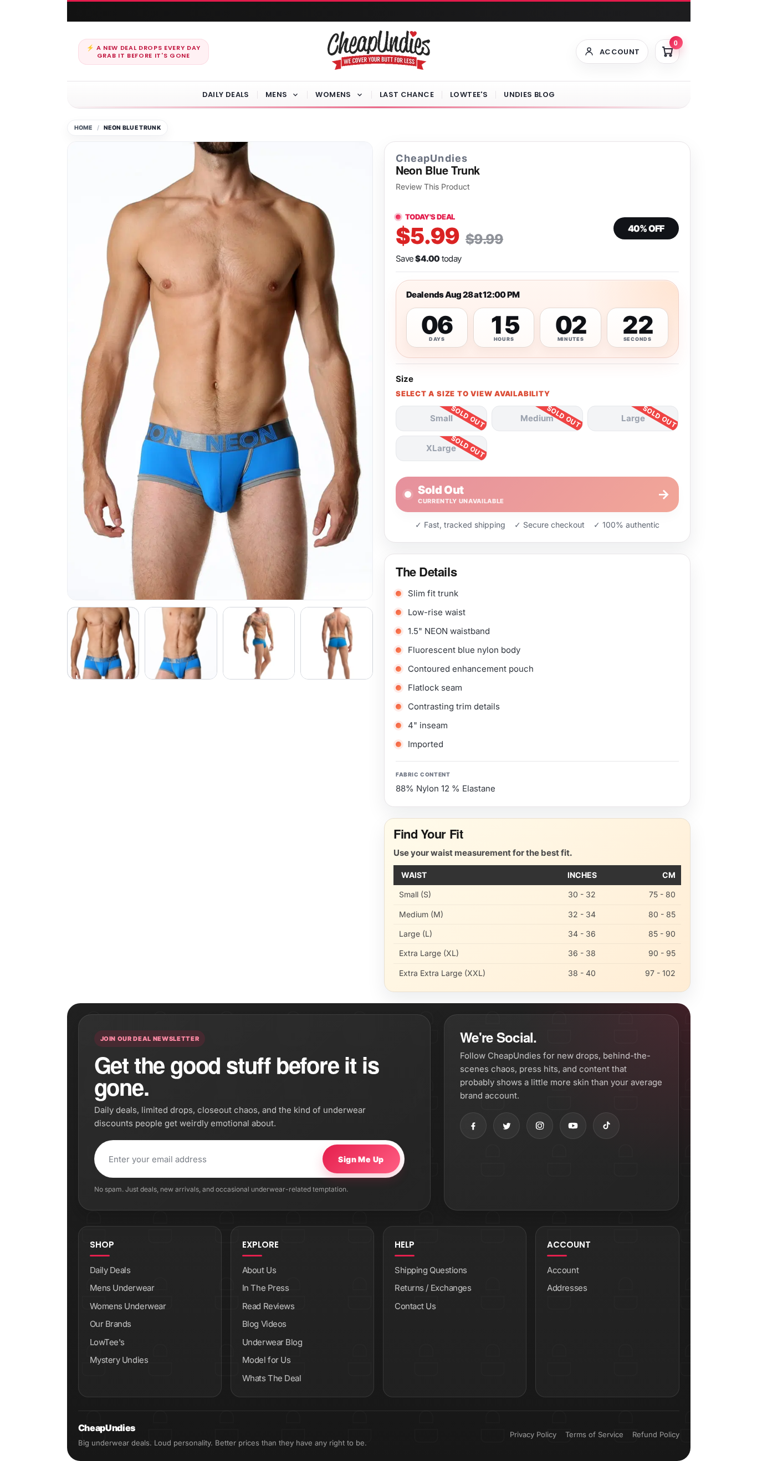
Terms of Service (594, 1434)
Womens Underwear (128, 1306)
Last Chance (407, 94)
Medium (537, 418)
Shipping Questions (431, 1270)
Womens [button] (333, 94)
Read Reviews (268, 1306)
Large (633, 418)
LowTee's (469, 94)
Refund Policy (655, 1434)
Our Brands (111, 1324)
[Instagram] (539, 1125)
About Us (259, 1270)
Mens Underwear (122, 1288)
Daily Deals (225, 94)
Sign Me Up (360, 1159)
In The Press (265, 1288)
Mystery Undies (119, 1360)
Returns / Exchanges (433, 1288)
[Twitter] (506, 1125)
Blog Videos (264, 1324)
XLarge (441, 448)
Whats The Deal (271, 1378)
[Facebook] (473, 1125)
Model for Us (266, 1360)
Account (563, 1270)
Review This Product (433, 186)
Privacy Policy (533, 1434)
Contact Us (415, 1306)
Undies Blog (529, 94)
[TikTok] (606, 1125)
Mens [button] (276, 94)
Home (83, 127)
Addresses (567, 1288)
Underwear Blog (272, 1342)
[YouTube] (573, 1125)
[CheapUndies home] (379, 50)
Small (441, 418)
